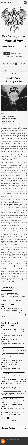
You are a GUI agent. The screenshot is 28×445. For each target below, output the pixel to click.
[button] (25, 2)
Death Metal (18, 294)
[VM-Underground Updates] (3, 441)
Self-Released (12, 118)
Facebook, (9, 296)
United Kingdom (12, 293)
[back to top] (25, 433)
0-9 (7, 63)
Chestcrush (10, 116)
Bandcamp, (23, 296)
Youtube (9, 298)
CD (14, 120)
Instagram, (16, 296)
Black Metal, (10, 294)
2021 (13, 121)
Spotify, (4, 298)
